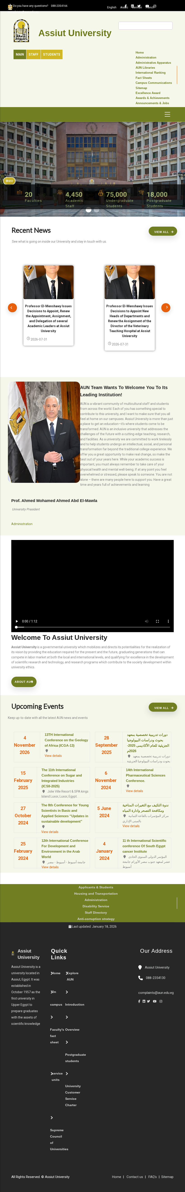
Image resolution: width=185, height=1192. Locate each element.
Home (140, 52)
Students (51, 54)
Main (20, 54)
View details (53, 756)
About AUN (24, 681)
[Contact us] (81, 1178)
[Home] (85, 1178)
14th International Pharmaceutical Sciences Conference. (145, 775)
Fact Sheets (144, 78)
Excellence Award (148, 93)
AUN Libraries (145, 67)
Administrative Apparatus (153, 62)
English (111, 7)
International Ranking (151, 72)
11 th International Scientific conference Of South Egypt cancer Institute (144, 846)
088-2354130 (155, 978)
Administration (146, 57)
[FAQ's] (76, 1178)
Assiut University (156, 967)
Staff (33, 54)
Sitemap (141, 88)
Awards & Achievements (152, 98)
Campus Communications (154, 82)
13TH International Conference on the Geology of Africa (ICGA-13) (66, 740)
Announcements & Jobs (152, 103)
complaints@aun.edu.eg (156, 993)
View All (161, 232)
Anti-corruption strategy (96, 919)
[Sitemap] (71, 1178)
